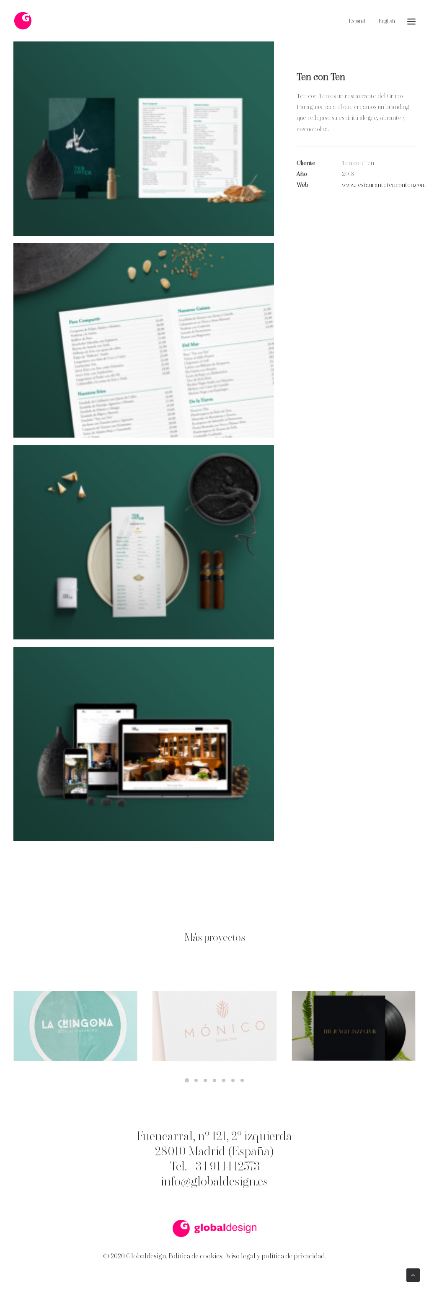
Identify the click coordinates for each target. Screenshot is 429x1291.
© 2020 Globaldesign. (135, 1256)
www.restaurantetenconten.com (384, 185)
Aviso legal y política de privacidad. (275, 1256)
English (387, 21)
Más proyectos (214, 938)
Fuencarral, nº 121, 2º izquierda (214, 1137)
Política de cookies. (195, 1256)
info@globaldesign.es (214, 1182)
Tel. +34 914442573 (215, 1167)
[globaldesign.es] (214, 1228)
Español (357, 21)
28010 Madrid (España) (214, 1152)
